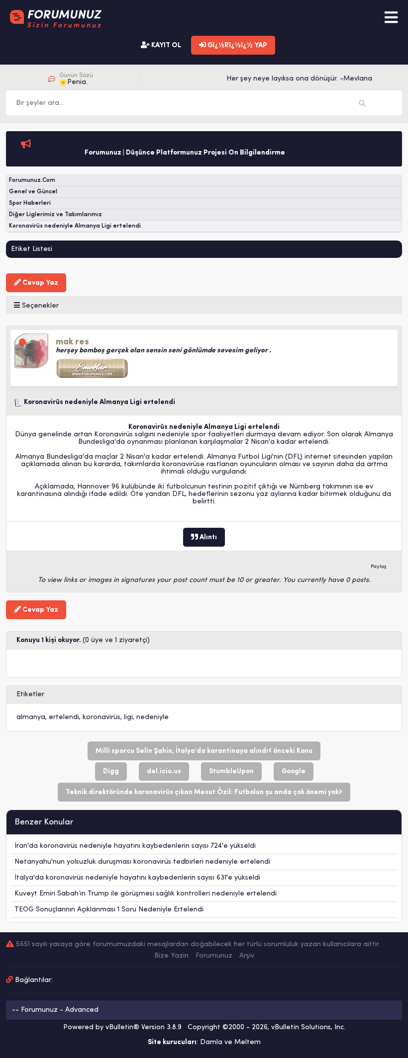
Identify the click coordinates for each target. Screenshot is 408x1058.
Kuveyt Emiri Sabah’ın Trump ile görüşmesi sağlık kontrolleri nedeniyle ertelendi (145, 893)
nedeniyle (152, 717)
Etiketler (30, 694)
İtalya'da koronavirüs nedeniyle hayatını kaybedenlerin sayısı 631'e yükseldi (137, 878)
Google (294, 771)
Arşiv (246, 956)
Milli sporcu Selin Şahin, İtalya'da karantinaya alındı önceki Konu (204, 751)
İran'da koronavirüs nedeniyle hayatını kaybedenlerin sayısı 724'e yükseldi (135, 846)
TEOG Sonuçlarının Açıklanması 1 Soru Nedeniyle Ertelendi (109, 909)
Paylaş (379, 567)
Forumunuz (214, 956)
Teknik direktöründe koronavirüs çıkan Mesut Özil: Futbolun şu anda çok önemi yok (202, 792)
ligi (128, 717)
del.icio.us (164, 771)
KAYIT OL (165, 45)
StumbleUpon (231, 771)
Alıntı (207, 537)
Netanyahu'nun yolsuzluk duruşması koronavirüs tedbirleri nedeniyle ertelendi (142, 862)
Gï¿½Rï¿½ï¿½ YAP (236, 45)
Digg (111, 771)
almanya (30, 717)
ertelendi (64, 717)
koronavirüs (101, 717)
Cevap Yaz (39, 283)
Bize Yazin (171, 956)
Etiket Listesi (31, 249)
